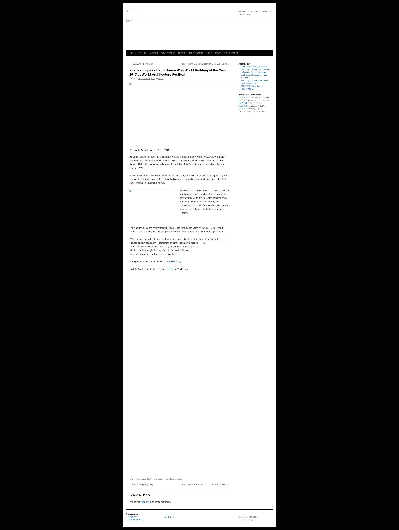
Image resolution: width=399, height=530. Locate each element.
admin (160, 78)
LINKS (209, 53)
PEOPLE (181, 53)
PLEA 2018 (242, 106)
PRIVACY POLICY (136, 520)
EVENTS (142, 53)
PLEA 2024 (242, 97)
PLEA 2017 (242, 109)
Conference (155, 478)
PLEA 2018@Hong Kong (141, 63)
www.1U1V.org (173, 261)
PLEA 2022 (242, 100)
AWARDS (153, 53)
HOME (133, 53)
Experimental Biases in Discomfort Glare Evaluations (205, 63)
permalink (177, 478)
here (263, 111)
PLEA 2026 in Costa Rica (250, 86)
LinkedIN (167, 517)
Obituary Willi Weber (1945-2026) (254, 67)
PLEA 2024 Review (248, 89)
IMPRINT (133, 517)
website (169, 269)
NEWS (218, 53)
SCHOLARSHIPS (196, 53)
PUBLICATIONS (168, 53)
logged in (146, 502)
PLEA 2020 (242, 103)
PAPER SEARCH (231, 53)
